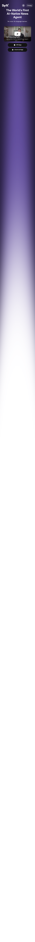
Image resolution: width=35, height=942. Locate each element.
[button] (23, 5)
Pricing (30, 5)
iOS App (18, 45)
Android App (18, 49)
